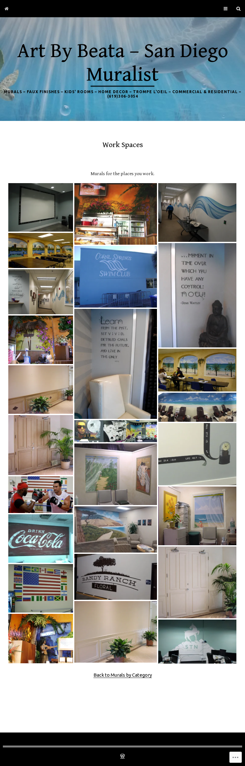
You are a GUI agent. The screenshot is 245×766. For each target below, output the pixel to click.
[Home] (6, 8)
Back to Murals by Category (122, 675)
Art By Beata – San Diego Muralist (122, 62)
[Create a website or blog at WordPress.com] (122, 757)
